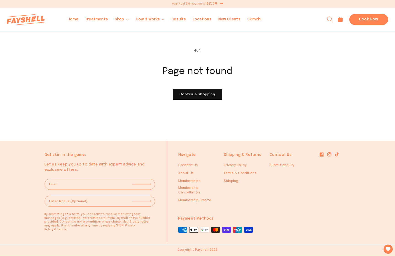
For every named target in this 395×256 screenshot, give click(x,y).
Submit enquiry (282, 165)
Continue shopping (197, 94)
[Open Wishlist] (388, 249)
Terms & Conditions (240, 173)
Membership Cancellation (189, 190)
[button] (122, 19)
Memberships (189, 181)
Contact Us (188, 165)
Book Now (368, 19)
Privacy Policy (235, 165)
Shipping (231, 181)
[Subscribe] (143, 184)
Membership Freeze (194, 200)
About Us (186, 173)
